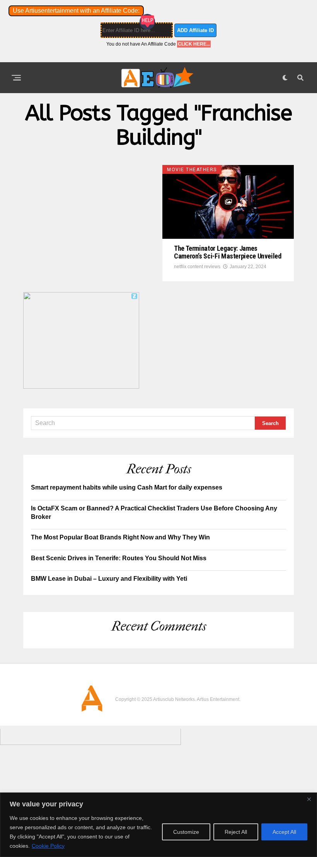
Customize (186, 832)
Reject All (236, 832)
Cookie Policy (48, 846)
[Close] (309, 799)
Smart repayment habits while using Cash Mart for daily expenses (126, 487)
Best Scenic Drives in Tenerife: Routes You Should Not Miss (118, 558)
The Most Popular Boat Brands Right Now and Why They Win (120, 537)
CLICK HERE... (194, 44)
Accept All (284, 832)
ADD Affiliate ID (195, 30)
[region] (158, 824)
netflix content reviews (197, 266)
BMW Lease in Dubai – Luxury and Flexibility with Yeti (109, 578)
